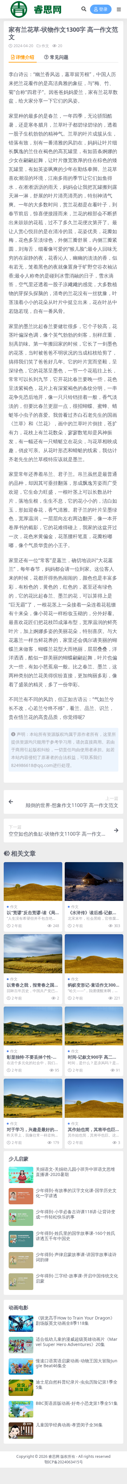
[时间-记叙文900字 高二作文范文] (94, 1026)
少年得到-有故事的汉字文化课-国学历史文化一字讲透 (76, 1192)
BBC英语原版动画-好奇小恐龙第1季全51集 (77, 1403)
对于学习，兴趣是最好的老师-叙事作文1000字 (33, 1131)
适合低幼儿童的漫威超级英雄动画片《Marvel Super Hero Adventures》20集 (76, 1341)
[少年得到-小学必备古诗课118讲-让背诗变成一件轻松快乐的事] (21, 1217)
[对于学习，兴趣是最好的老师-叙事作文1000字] (33, 1098)
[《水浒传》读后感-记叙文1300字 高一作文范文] (94, 881)
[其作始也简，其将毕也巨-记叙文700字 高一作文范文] (94, 1098)
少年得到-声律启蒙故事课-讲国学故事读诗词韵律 (76, 1257)
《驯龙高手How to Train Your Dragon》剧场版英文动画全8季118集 (75, 1320)
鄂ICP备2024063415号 (63, 1462)
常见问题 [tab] (59, 57)
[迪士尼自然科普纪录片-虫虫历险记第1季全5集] (21, 1388)
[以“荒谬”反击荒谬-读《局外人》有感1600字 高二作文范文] (33, 881)
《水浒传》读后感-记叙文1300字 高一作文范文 (93, 915)
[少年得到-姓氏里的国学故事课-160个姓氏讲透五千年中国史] (21, 1239)
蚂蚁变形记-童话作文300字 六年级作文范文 (94, 987)
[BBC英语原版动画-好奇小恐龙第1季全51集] (21, 1409)
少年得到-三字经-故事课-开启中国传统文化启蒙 (77, 1278)
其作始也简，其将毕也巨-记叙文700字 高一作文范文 (94, 1131)
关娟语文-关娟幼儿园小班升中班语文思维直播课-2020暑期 (75, 1171)
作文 (45, 45)
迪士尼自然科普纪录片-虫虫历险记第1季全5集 (76, 1384)
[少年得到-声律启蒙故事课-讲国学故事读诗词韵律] (21, 1260)
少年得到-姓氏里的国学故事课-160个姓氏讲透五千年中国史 (75, 1235)
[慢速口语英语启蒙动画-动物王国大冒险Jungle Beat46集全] (21, 1366)
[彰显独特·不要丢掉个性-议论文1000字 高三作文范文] (33, 1026)
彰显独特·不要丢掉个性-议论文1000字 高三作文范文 (32, 1059)
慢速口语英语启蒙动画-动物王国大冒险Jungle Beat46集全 (76, 1363)
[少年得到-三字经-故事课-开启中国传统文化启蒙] (21, 1281)
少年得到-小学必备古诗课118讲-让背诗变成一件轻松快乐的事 (75, 1214)
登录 (103, 9)
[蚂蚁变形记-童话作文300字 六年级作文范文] (94, 953)
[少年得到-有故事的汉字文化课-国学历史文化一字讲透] (21, 1196)
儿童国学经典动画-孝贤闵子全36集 (69, 1425)
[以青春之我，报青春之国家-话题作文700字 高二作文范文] (33, 953)
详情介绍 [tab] (25, 57)
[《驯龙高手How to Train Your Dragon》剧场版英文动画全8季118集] (21, 1324)
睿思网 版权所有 (61, 1456)
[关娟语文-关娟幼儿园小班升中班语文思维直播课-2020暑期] (21, 1175)
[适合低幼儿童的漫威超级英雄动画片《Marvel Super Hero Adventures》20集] (21, 1345)
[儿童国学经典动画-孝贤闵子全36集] (21, 1430)
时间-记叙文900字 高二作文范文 (92, 1059)
